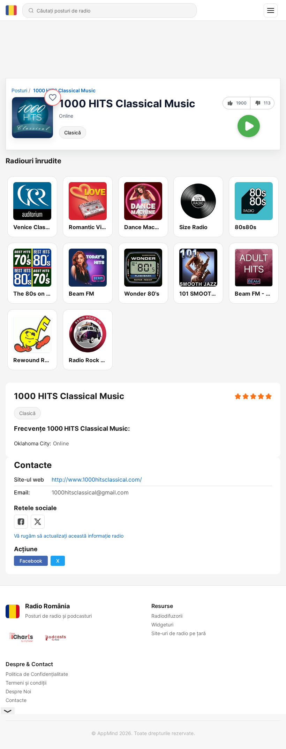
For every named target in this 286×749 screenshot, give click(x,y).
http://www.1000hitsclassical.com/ (97, 479)
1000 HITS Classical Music (64, 90)
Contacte (16, 700)
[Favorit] (52, 97)
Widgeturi (162, 624)
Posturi (19, 90)
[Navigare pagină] (271, 10)
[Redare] (249, 126)
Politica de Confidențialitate (37, 674)
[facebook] (21, 522)
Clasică (72, 132)
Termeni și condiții (26, 683)
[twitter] (38, 522)
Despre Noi (18, 691)
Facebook (31, 561)
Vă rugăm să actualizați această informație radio (68, 536)
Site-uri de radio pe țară (178, 633)
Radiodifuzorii (166, 616)
